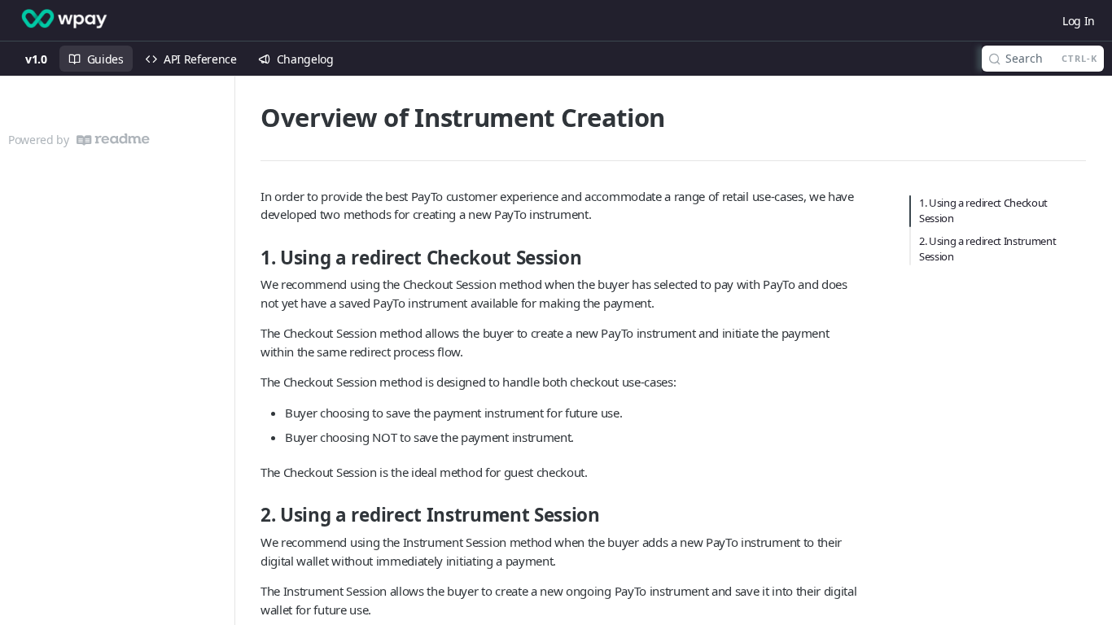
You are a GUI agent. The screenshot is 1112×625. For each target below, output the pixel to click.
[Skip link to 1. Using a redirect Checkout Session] (250, 258)
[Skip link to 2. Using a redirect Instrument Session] (250, 515)
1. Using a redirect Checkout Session (983, 210)
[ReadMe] (113, 139)
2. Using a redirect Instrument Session (987, 249)
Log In (1078, 20)
